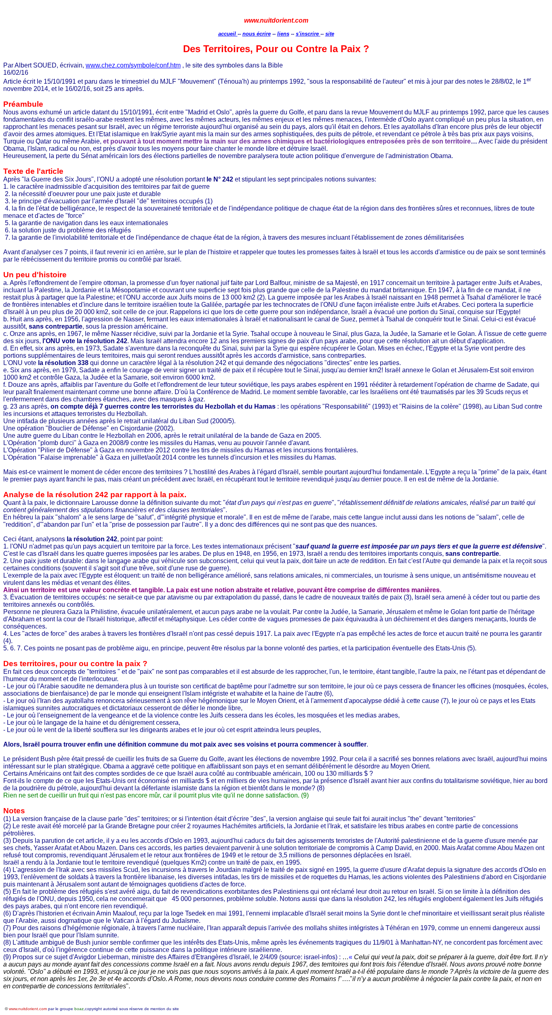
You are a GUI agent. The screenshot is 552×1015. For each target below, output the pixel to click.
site (329, 34)
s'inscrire (308, 34)
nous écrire (256, 34)
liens (283, 34)
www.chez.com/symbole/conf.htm (133, 65)
